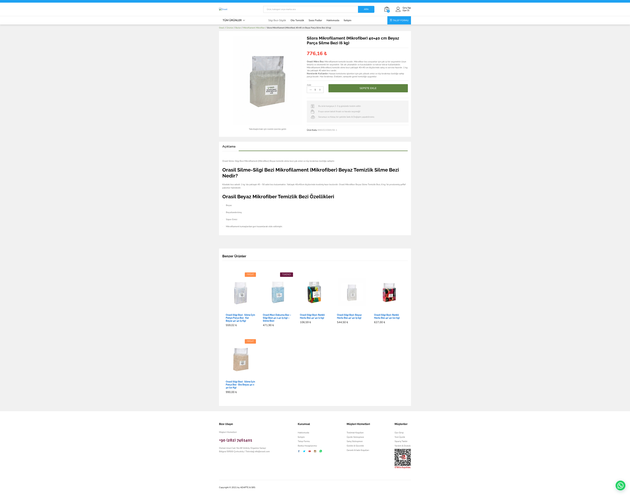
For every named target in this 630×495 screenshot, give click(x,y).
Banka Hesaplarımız (307, 445)
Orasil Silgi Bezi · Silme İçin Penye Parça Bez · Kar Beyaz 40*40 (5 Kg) (240, 318)
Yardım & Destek (403, 445)
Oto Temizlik (297, 20)
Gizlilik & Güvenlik (355, 445)
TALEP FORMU (401, 20)
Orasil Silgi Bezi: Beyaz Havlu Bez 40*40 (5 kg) (349, 316)
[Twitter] (304, 451)
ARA (366, 9)
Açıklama (228, 146)
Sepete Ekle (368, 88)
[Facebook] (299, 451)
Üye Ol (406, 10)
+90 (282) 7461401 (235, 440)
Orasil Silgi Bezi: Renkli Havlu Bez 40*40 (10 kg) (387, 316)
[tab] (230, 148)
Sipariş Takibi (401, 441)
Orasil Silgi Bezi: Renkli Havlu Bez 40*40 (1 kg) (312, 316)
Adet (309, 85)
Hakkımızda (332, 20)
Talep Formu (304, 441)
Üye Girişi (399, 432)
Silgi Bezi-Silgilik (277, 20)
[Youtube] (309, 451)
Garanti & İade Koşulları (358, 450)
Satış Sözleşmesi (355, 441)
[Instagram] (315, 451)
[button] (237, 309)
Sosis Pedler (315, 20)
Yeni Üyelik (400, 437)
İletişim (347, 20)
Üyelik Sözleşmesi (355, 437)
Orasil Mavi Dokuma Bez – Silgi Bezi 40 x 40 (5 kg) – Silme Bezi (277, 318)
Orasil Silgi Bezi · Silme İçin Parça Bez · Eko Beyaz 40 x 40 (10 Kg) (240, 384)
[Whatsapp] (321, 451)
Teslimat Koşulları (355, 432)
